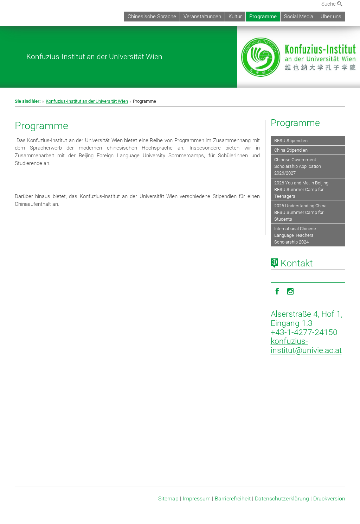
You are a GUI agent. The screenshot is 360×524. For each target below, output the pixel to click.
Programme (263, 16)
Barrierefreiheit (233, 498)
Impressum (197, 498)
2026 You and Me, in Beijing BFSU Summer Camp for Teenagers (301, 189)
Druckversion (329, 498)
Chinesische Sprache (152, 16)
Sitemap (168, 498)
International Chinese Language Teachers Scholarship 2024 (295, 235)
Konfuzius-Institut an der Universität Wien (94, 56)
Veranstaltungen (202, 16)
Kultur (235, 16)
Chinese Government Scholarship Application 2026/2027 (297, 166)
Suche (329, 4)
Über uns (331, 16)
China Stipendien (291, 150)
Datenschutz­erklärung (282, 498)
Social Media (298, 16)
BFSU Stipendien (291, 140)
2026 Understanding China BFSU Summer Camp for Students (300, 212)
